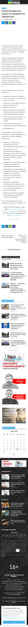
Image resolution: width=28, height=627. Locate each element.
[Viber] (13, 22)
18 (7, 446)
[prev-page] (3, 296)
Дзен (16, 211)
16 (24, 443)
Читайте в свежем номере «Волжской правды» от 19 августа (18, 484)
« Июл (13, 454)
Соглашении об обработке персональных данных (12, 617)
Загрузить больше (13, 350)
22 (20, 446)
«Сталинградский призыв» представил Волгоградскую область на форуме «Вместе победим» (18, 276)
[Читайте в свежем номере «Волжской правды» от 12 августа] (5, 492)
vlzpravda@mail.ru (16, 215)
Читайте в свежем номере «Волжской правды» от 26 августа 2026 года (18, 476)
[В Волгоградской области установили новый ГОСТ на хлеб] (5, 522)
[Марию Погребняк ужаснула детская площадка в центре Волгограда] (5, 265)
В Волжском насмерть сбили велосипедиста (8, 236)
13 (14, 443)
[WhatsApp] (10, 22)
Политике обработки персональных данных (11, 616)
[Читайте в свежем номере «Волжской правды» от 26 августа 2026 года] (5, 477)
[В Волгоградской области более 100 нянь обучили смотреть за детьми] (5, 505)
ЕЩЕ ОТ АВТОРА (6, 259)
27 (14, 449)
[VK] (6, 22)
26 (10, 449)
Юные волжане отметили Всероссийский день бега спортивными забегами (20, 239)
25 (7, 449)
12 (10, 443)
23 (24, 446)
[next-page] (5, 296)
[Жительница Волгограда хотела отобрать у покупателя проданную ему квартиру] (5, 306)
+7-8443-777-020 (20, 593)
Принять (14, 622)
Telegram (11, 211)
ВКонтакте (5, 211)
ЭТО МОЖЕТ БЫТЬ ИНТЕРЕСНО (10, 257)
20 (14, 446)
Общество (9, 5)
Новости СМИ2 (14, 219)
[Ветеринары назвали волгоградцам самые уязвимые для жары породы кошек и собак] (5, 513)
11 (7, 443)
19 (10, 446)
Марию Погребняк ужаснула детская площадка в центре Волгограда (18, 334)
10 (4, 443)
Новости (11, 209)
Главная (3, 5)
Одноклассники (18, 209)
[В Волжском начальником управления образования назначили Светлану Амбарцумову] (5, 325)
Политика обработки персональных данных (14, 598)
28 (17, 449)
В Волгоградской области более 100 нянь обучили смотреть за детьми (18, 505)
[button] (2, 2)
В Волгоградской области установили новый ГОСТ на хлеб (18, 522)
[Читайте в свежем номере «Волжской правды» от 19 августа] (5, 484)
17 (4, 446)
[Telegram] (3, 22)
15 (20, 443)
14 (17, 443)
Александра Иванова (8, 19)
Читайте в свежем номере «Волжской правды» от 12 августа (18, 492)
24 (4, 449)
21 (17, 446)
